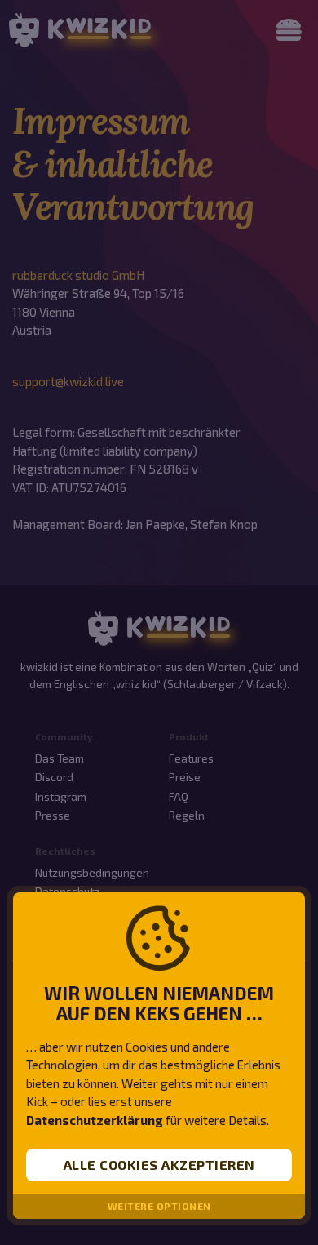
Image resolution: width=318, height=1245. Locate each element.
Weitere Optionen (159, 1206)
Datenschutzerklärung (94, 1120)
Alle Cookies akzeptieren (159, 1164)
